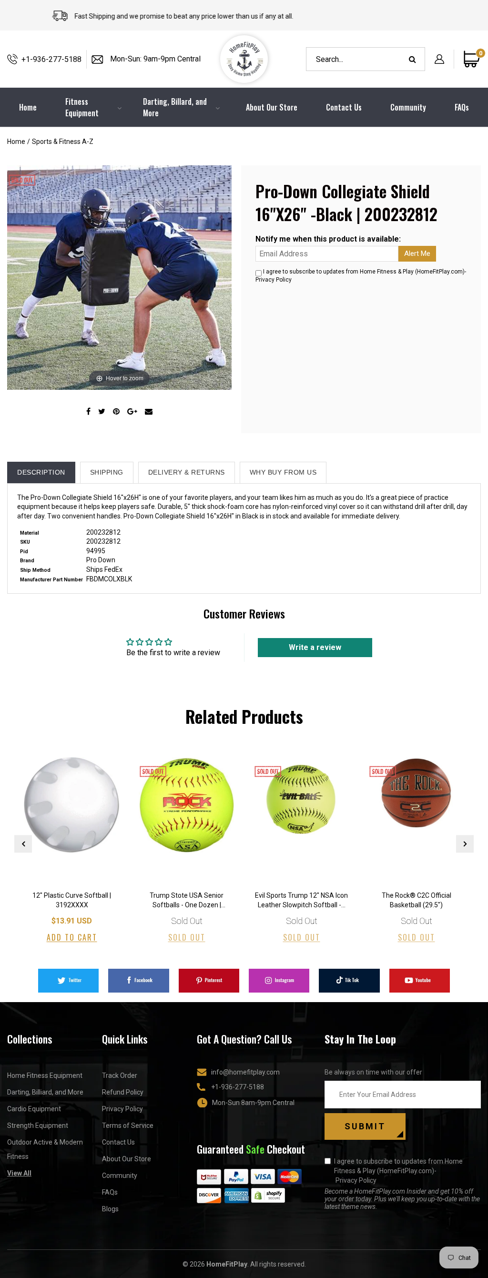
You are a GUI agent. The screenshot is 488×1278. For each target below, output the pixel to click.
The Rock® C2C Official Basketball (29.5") (416, 900)
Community (408, 107)
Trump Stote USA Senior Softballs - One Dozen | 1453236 (187, 901)
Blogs (110, 1209)
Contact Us (344, 107)
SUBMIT (365, 1126)
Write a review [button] (315, 647)
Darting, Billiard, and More (45, 1092)
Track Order (119, 1075)
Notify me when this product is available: (328, 238)
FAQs (462, 107)
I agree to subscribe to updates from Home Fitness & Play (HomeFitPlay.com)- (398, 1170)
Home (16, 141)
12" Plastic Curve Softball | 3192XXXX (71, 900)
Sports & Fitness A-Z (62, 141)
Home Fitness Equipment (44, 1075)
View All (19, 1173)
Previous (23, 843)
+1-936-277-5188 (51, 59)
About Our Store (271, 107)
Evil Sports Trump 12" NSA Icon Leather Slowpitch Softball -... (301, 900)
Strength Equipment (37, 1125)
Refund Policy (122, 1092)
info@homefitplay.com (245, 1072)
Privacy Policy (273, 279)
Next (465, 843)
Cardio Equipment (34, 1109)
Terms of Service (127, 1125)
